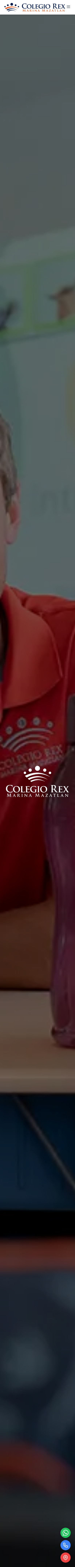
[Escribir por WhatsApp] (65, 1533)
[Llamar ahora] (65, 1545)
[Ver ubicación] (65, 1557)
